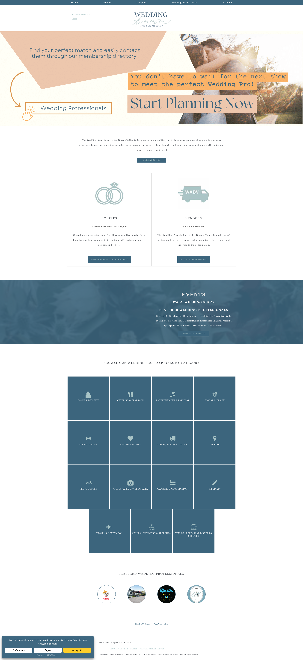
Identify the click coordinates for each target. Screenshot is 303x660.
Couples (141, 2)
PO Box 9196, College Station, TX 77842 (114, 643)
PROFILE (133, 649)
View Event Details (193, 334)
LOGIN (74, 19)
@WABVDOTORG (160, 624)
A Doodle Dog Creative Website (110, 654)
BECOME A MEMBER (80, 14)
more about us (151, 160)
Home (74, 2)
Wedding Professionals (185, 2)
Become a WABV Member (193, 259)
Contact (227, 2)
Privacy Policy (132, 654)
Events (107, 2)
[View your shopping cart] (232, 14)
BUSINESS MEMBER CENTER (152, 649)
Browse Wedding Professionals (109, 259)
